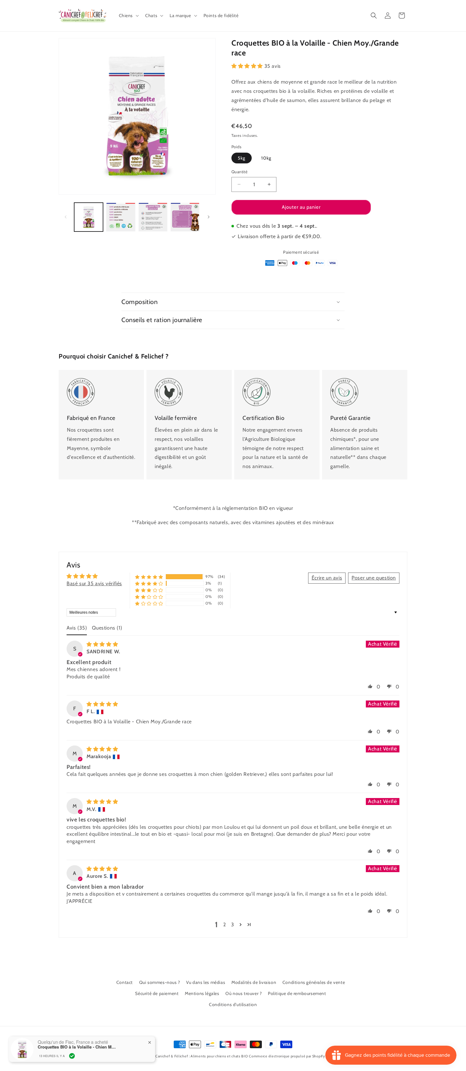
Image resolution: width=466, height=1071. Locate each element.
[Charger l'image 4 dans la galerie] (185, 217)
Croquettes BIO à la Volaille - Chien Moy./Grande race (77, 1046)
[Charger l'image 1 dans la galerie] (88, 217)
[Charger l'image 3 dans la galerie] (153, 217)
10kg (266, 158)
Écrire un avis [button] (327, 578)
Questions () (107, 628)
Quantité (239, 171)
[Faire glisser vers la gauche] (66, 217)
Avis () (77, 628)
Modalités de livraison (253, 982)
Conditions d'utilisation (233, 1004)
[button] (128, 15)
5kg (241, 158)
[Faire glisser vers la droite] (209, 217)
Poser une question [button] (374, 578)
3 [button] (232, 925)
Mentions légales (202, 993)
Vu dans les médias (205, 982)
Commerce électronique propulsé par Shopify (287, 1056)
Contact (124, 982)
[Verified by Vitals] (72, 1055)
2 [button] (224, 925)
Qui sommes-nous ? (159, 982)
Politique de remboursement (297, 993)
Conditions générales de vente (313, 982)
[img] (102, 644)
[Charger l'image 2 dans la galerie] (120, 217)
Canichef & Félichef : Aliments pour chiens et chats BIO (201, 1056)
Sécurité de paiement (156, 993)
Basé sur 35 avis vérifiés (94, 583)
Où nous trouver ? (243, 993)
